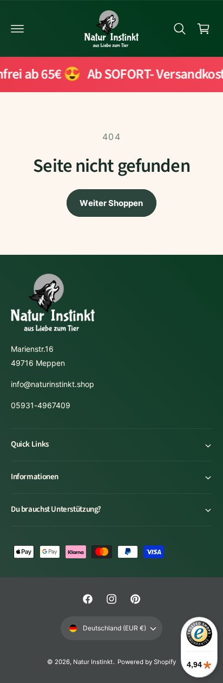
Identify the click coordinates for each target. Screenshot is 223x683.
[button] (17, 29)
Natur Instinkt (93, 662)
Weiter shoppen (111, 203)
